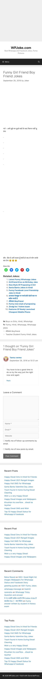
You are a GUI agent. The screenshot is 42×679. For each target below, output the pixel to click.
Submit (27, 589)
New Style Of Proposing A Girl (22, 285)
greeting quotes (11, 586)
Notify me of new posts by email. (19, 449)
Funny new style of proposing (22, 304)
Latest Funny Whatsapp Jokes (22, 279)
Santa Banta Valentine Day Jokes (18, 487)
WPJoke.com (21, 48)
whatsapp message (12, 589)
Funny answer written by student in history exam (20, 603)
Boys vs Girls (11, 321)
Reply (9, 380)
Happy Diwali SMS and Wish (16, 508)
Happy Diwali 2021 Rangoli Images (19, 480)
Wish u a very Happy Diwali (16, 496)
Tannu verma (16, 358)
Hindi (20, 321)
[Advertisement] (21, 21)
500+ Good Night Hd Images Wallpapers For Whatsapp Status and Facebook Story (20, 580)
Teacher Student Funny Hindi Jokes (21, 334)
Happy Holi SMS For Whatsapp (17, 483)
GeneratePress (33, 676)
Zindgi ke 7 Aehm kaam (19, 307)
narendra (8, 592)
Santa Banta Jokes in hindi (21, 287)
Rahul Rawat (9, 577)
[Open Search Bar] (39, 62)
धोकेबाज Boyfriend (16, 301)
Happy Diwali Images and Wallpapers (20, 499)
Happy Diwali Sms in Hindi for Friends (20, 477)
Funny (8, 325)
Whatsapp (21, 325)
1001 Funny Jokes (29, 586)
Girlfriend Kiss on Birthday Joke (23, 282)
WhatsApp (28, 321)
